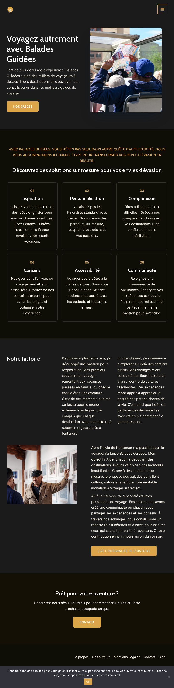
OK (88, 681)
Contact (149, 657)
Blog (162, 657)
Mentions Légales (127, 657)
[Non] (169, 677)
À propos (82, 657)
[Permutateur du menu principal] (162, 9)
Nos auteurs (101, 657)
